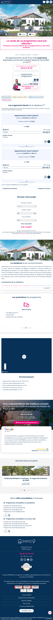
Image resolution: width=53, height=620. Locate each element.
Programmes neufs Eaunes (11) (12, 505)
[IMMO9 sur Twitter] (25, 559)
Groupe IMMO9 (26, 595)
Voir (6, 515)
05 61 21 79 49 (26, 68)
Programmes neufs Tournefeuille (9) (14, 507)
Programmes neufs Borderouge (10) (14, 527)
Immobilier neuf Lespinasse (25, 54)
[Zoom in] (5, 364)
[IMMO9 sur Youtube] (28, 559)
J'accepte (48, 618)
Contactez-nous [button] (26, 610)
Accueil (16, 54)
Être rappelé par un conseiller (25, 87)
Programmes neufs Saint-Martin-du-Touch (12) (17, 525)
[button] (47, 2)
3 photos (23, 34)
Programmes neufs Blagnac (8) (12, 509)
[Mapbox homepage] (5, 372)
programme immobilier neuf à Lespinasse (16, 285)
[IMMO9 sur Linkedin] (31, 559)
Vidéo (32, 34)
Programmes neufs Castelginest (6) (14, 511)
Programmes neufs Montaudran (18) (14, 521)
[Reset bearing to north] (5, 369)
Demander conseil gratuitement (26, 422)
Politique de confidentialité (26, 597)
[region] (26, 355)
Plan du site (26, 603)
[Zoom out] (5, 366)
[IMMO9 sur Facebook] (21, 559)
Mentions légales (26, 600)
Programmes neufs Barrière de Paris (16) (15, 523)
